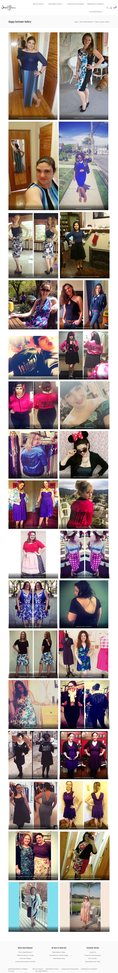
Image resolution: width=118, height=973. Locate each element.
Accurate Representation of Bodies (25, 961)
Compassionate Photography (69, 969)
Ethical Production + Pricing (25, 955)
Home (76, 22)
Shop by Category (38, 969)
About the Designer (25, 958)
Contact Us (92, 952)
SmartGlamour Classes (59, 952)
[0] (114, 8)
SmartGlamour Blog (59, 958)
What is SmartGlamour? (86, 22)
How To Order (92, 958)
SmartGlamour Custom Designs (59, 955)
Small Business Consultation (89, 969)
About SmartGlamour (41, 971)
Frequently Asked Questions (93, 955)
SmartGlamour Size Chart (92, 961)
